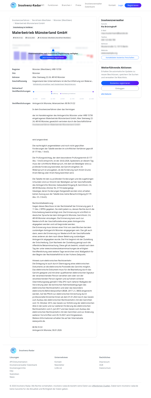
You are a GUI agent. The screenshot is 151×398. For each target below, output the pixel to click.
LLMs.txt (58, 368)
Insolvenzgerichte (18, 368)
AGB (101, 365)
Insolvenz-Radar (28, 5)
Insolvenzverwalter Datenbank (93, 5)
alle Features (106, 94)
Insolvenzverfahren (20, 20)
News (12, 377)
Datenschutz (105, 368)
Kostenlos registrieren (120, 83)
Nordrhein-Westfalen (41, 20)
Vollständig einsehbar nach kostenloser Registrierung (54, 84)
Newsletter (59, 365)
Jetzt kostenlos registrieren (53, 57)
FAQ (11, 371)
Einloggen (119, 88)
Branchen (66, 5)
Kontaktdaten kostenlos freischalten (120, 57)
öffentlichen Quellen (101, 386)
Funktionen (53, 5)
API (42, 5)
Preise (78, 5)
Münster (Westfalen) (63, 20)
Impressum (104, 362)
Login (120, 5)
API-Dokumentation (18, 362)
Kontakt (112, 5)
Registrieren (133, 5)
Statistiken (14, 374)
